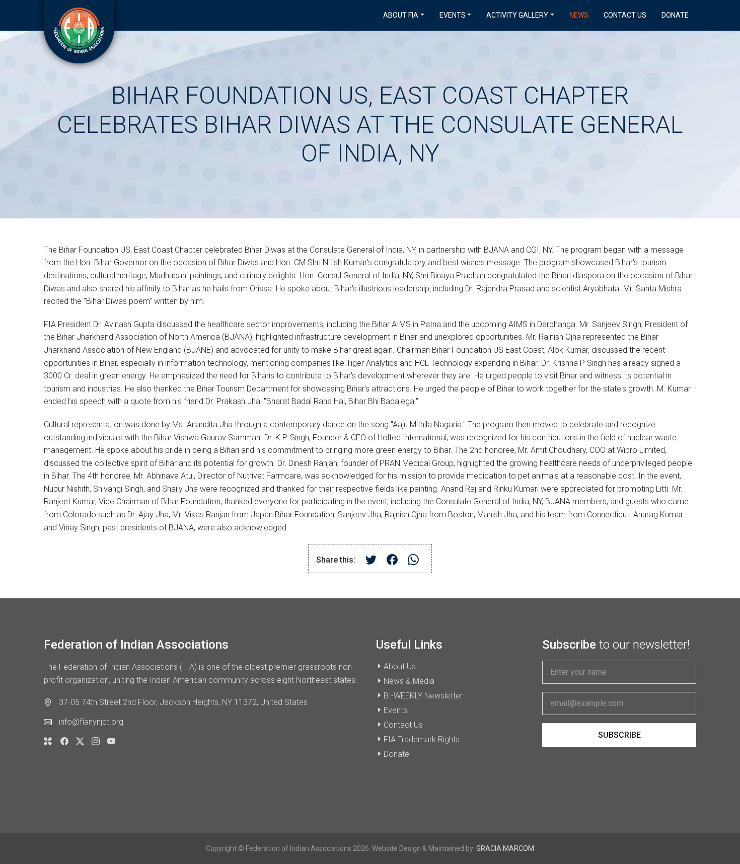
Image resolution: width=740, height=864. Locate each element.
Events (395, 710)
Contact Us (625, 15)
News (578, 15)
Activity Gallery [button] (517, 15)
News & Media (409, 681)
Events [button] (452, 15)
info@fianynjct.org (91, 722)
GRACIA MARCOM (505, 848)
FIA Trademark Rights (422, 739)
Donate (675, 15)
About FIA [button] (400, 15)
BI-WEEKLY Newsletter (423, 695)
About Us (400, 666)
